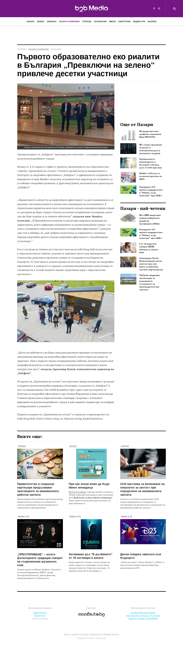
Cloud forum (40, 615)
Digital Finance (40, 612)
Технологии (100, 21)
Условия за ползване (79, 634)
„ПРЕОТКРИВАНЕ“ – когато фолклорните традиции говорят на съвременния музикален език (40, 559)
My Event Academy (77, 492)
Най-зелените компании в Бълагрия (143, 615)
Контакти (115, 634)
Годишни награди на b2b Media (143, 618)
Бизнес (40, 21)
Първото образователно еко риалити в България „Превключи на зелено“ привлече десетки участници (88, 65)
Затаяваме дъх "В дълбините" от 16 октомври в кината (90, 556)
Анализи (152, 21)
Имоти (112, 21)
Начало (30, 21)
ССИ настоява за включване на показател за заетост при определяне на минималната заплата (142, 489)
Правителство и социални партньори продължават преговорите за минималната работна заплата (38, 489)
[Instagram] (159, 8)
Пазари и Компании (69, 21)
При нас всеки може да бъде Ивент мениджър (89, 485)
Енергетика (124, 21)
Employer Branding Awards (143, 612)
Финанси (51, 21)
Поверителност (95, 634)
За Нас (67, 634)
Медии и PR (139, 21)
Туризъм (86, 21)
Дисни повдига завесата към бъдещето (140, 556)
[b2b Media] (91, 8)
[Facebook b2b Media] (154, 8)
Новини (22, 446)
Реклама (106, 634)
